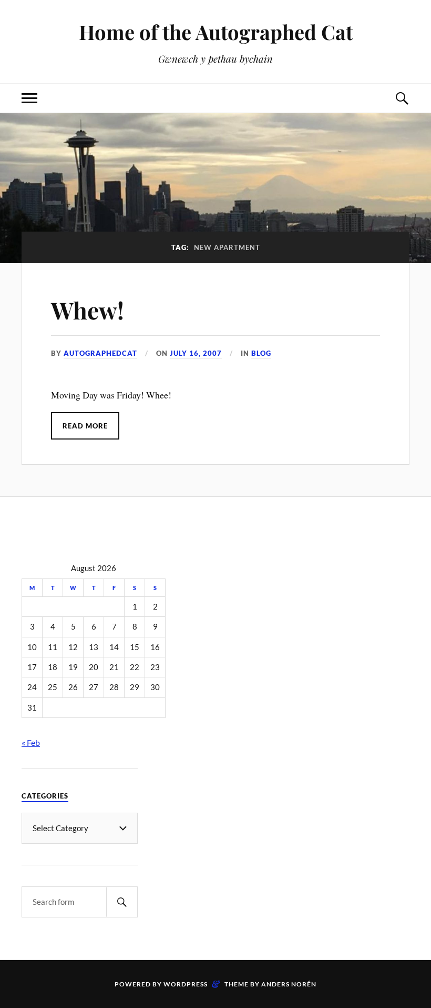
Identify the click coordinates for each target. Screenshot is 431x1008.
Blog (261, 353)
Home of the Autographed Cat (216, 31)
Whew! (87, 309)
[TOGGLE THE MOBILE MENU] (29, 98)
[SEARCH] (122, 901)
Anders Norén (288, 984)
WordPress (185, 984)
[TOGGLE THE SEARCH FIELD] (401, 98)
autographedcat (100, 353)
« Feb (31, 742)
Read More (85, 426)
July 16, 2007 (196, 353)
